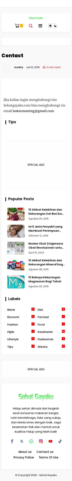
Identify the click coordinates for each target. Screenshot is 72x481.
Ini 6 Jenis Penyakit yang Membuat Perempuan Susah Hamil (45, 229)
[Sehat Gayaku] (36, 18)
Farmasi (51, 317)
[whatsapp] (31, 441)
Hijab (20, 332)
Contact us (45, 452)
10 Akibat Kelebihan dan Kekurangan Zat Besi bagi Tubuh (46, 212)
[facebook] (12, 441)
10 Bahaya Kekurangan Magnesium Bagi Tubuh (44, 279)
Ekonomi (20, 317)
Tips (20, 347)
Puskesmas (51, 339)
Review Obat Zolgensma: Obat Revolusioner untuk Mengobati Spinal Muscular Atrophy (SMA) (46, 246)
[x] (22, 441)
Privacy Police (23, 457)
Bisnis (20, 310)
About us (25, 452)
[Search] (31, 26)
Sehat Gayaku (48, 475)
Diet (51, 310)
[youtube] (50, 441)
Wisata (51, 347)
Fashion (20, 324)
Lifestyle (20, 339)
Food (51, 324)
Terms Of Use (48, 457)
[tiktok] (60, 441)
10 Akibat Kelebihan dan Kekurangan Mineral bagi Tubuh (46, 262)
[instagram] (41, 441)
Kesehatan (51, 332)
